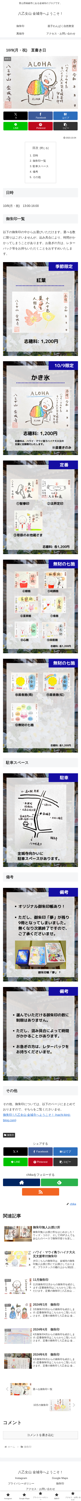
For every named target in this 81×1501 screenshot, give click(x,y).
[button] (65, 126)
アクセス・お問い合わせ (40, 1488)
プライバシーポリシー (21, 1483)
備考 (35, 171)
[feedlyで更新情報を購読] (59, 1182)
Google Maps (60, 1478)
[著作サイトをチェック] (21, 1182)
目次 (35, 147)
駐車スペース (41, 166)
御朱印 (10, 1135)
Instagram (21, 1478)
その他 (37, 177)
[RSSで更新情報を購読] (40, 1192)
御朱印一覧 (39, 160)
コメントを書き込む (40, 1435)
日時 (35, 155)
